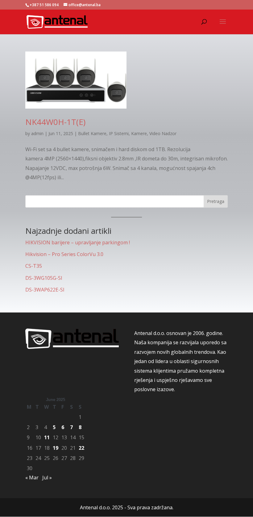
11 (47, 437)
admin (37, 133)
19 (55, 448)
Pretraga (215, 201)
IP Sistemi (119, 133)
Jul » (47, 477)
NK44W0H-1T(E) (55, 121)
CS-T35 (33, 266)
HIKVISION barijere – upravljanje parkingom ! (77, 242)
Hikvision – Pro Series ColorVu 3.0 (64, 254)
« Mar (32, 477)
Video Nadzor (162, 133)
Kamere (139, 133)
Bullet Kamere (92, 133)
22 (81, 448)
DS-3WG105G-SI (43, 278)
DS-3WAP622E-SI (44, 289)
